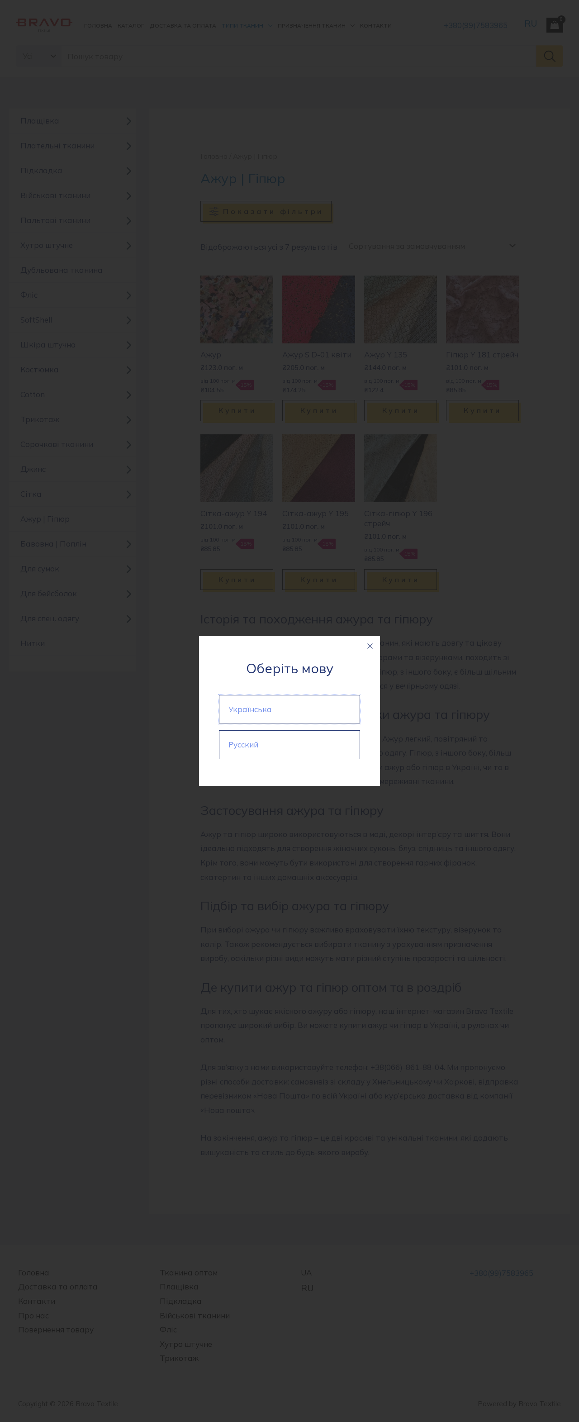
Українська (250, 709)
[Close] (370, 646)
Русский (243, 744)
